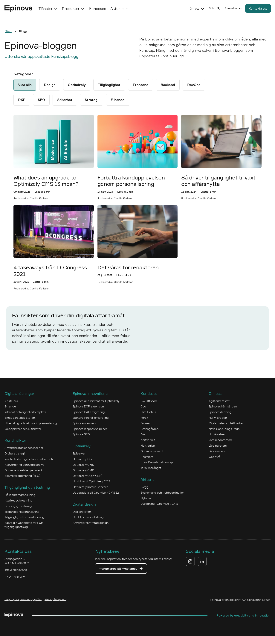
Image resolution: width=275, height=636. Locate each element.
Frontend (140, 85)
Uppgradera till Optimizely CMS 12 (96, 492)
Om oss (195, 8)
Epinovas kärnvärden (223, 406)
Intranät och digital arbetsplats (25, 412)
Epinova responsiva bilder (90, 429)
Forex (144, 417)
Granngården (149, 429)
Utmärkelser (217, 434)
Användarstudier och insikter (23, 448)
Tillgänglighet (109, 85)
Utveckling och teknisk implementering (30, 423)
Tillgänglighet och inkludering (24, 517)
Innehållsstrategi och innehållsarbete (29, 459)
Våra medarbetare (221, 440)
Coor (143, 406)
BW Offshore (149, 401)
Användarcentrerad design (91, 523)
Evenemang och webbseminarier (162, 492)
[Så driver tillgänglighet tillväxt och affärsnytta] (221, 141)
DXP (21, 100)
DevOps (193, 85)
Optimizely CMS (83, 464)
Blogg (144, 487)
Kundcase (97, 8)
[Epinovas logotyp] (18, 8)
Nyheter (145, 498)
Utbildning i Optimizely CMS (91, 481)
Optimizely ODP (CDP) (87, 476)
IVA (142, 434)
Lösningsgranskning (18, 506)
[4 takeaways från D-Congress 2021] (53, 231)
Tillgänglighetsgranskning (21, 511)
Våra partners (218, 445)
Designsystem (82, 511)
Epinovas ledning (220, 412)
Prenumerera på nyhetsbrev (118, 568)
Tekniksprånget (150, 468)
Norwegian (147, 445)
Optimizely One (83, 459)
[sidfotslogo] (13, 615)
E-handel (118, 100)
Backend (168, 85)
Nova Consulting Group (224, 429)
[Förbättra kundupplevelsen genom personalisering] (137, 141)
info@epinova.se (15, 570)
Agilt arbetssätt (219, 401)
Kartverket (147, 440)
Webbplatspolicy (56, 599)
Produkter (71, 8)
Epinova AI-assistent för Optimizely (96, 401)
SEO (41, 100)
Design (50, 85)
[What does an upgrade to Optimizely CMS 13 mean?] (53, 141)
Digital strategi (14, 453)
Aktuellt (117, 8)
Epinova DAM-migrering (89, 412)
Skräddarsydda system (20, 417)
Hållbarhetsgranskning (19, 495)
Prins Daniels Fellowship (156, 462)
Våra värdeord (218, 451)
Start (8, 31)
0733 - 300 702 (14, 577)
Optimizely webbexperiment (23, 470)
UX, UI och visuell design (89, 517)
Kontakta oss (258, 8)
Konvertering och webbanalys (24, 464)
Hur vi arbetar (218, 417)
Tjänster (46, 8)
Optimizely (77, 85)
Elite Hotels (148, 412)
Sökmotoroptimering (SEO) (22, 476)
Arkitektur (11, 401)
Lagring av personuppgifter (23, 599)
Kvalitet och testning (18, 500)
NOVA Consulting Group (254, 600)
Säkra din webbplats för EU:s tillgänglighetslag (23, 525)
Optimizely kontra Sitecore (90, 487)
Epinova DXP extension (88, 406)
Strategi (91, 100)
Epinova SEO (81, 434)
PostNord (146, 457)
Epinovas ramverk (84, 423)
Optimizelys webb (152, 451)
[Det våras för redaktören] (137, 231)
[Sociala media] (196, 561)
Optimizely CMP (83, 470)
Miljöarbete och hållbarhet (226, 423)
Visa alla (25, 85)
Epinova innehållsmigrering (91, 417)
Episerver (79, 453)
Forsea (145, 423)
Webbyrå (215, 457)
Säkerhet (64, 100)
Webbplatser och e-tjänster (22, 429)
